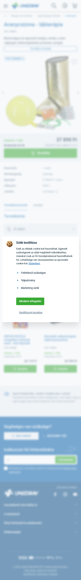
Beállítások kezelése (30, 312)
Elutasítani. (34, 263)
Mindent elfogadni (30, 301)
